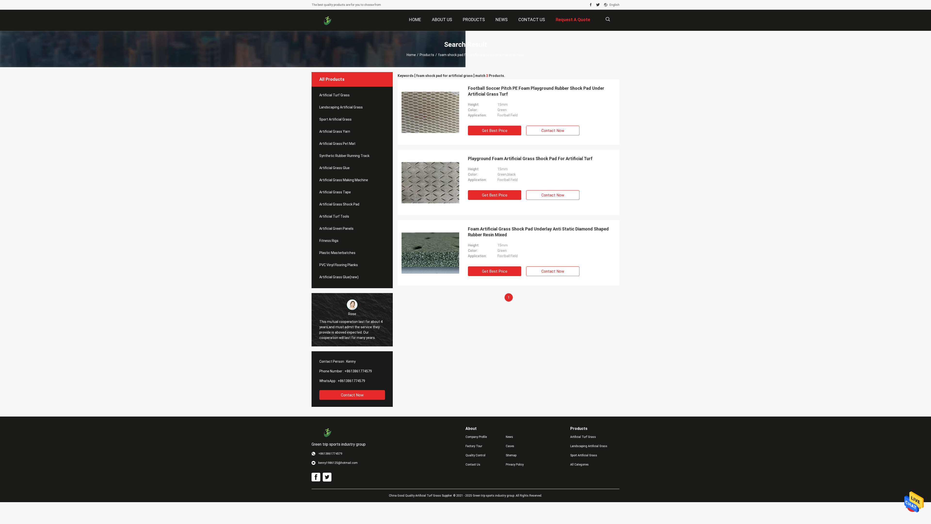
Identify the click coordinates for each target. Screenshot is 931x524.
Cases (510, 446)
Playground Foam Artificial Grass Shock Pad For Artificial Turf (530, 158)
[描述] (607, 19)
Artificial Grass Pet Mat (337, 144)
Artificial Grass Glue (334, 168)
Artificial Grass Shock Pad (339, 204)
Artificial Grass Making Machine (343, 180)
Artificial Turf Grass (334, 95)
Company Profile (476, 437)
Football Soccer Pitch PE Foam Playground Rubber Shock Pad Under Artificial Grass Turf (536, 91)
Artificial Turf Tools (334, 216)
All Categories (579, 464)
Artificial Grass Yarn (334, 131)
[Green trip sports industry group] (327, 20)
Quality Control (475, 455)
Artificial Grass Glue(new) (339, 277)
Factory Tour (474, 446)
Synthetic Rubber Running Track (344, 156)
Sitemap (511, 455)
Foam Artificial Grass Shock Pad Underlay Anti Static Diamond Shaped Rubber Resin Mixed (538, 231)
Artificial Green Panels (336, 228)
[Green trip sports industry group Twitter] (598, 5)
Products (427, 55)
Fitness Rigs (328, 241)
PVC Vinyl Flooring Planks (338, 265)
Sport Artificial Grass (335, 119)
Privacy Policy (515, 464)
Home (411, 55)
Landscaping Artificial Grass (341, 107)
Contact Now (352, 395)
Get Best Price (494, 130)
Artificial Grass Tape (335, 192)
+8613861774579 (358, 371)
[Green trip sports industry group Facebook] (590, 5)
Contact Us (473, 464)
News (509, 437)
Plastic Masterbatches (337, 253)
